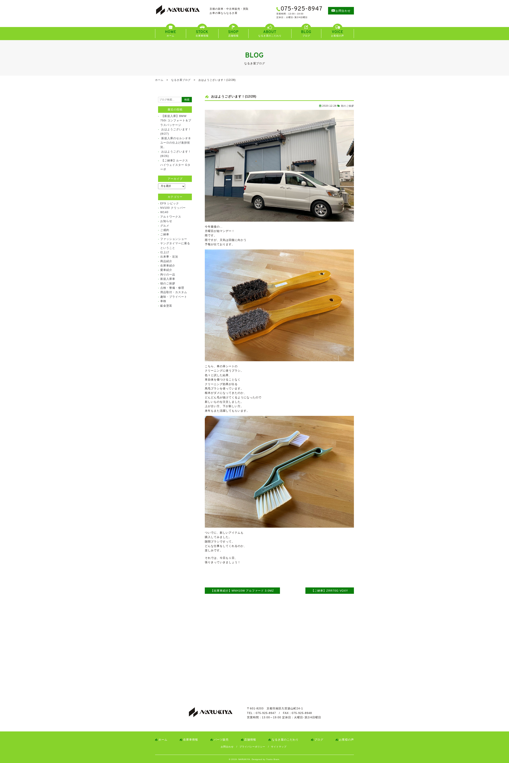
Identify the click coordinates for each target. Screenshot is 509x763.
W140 (164, 212)
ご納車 (164, 234)
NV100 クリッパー (173, 207)
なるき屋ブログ (181, 79)
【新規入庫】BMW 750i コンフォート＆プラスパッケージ (175, 120)
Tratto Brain (272, 759)
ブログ (318, 739)
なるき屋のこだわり (285, 739)
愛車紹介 (166, 269)
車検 (163, 301)
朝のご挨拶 (347, 105)
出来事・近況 (169, 256)
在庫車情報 (190, 739)
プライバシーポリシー (252, 746)
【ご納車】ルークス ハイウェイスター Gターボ (175, 165)
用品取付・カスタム (173, 292)
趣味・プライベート (173, 296)
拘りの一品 (167, 274)
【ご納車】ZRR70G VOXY (329, 590)
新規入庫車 (167, 278)
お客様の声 (346, 739)
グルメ (164, 225)
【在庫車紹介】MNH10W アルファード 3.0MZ (242, 590)
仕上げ (164, 252)
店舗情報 (250, 739)
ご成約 (164, 230)
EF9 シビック (169, 203)
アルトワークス (170, 216)
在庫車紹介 (167, 265)
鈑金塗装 (166, 305)
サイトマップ (279, 746)
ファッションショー (173, 238)
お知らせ (166, 221)
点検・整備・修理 (172, 287)
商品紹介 (166, 261)
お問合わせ (227, 746)
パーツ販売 (221, 739)
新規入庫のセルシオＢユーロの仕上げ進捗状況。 (175, 143)
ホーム (159, 79)
